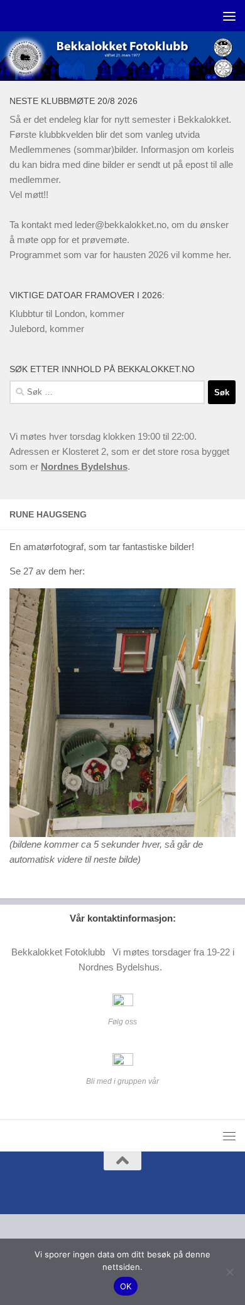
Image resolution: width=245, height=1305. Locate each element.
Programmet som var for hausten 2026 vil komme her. (120, 254)
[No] (229, 1272)
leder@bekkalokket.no (120, 224)
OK (126, 1286)
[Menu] (229, 15)
